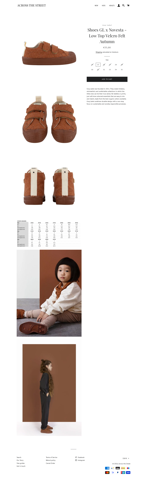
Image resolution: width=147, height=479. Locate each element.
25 (98, 65)
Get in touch (21, 466)
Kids (103, 5)
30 (92, 70)
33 (110, 70)
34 (116, 70)
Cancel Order (50, 463)
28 (116, 65)
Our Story (20, 460)
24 (92, 65)
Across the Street (124, 464)
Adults (111, 5)
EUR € (125, 458)
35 (122, 70)
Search (19, 457)
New (96, 5)
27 (110, 65)
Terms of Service (51, 457)
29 (122, 65)
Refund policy (50, 460)
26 (104, 65)
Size (107, 60)
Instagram (81, 460)
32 (104, 70)
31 (98, 70)
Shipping (99, 52)
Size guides (21, 463)
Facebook (80, 457)
